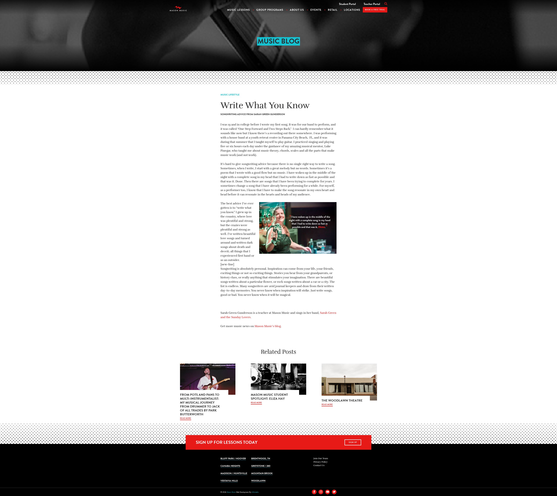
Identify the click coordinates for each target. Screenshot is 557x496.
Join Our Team (320, 458)
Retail (332, 10)
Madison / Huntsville (233, 473)
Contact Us (318, 465)
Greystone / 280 (260, 465)
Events (315, 10)
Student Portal (347, 4)
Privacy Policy (320, 462)
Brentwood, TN (260, 458)
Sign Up (353, 442)
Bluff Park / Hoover (233, 458)
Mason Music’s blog (268, 326)
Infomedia (255, 492)
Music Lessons (238, 10)
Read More (185, 418)
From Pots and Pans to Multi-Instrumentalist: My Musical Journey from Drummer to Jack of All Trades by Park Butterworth (200, 404)
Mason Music (231, 492)
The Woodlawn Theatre (342, 400)
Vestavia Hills (229, 480)
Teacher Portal (372, 4)
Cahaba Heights (230, 465)
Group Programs (269, 10)
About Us (297, 10)
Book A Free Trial (375, 9)
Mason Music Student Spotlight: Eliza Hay (269, 396)
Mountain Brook (262, 473)
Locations (352, 10)
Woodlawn (258, 480)
